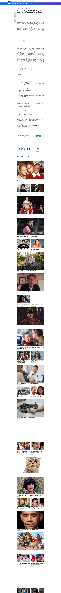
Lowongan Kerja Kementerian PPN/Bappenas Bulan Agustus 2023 (37, 155)
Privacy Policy (31, 1)
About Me (15, 1)
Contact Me (20, 1)
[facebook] (15, 12)
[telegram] (15, 17)
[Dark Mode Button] (51, 1)
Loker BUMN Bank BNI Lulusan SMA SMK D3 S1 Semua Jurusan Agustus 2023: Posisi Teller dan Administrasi (37, 141)
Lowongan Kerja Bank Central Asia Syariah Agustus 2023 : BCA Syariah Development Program (23, 141)
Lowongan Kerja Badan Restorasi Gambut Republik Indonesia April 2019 (31, 103)
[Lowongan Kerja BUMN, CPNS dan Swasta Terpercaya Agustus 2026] (10, 1)
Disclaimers (25, 1)
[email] (15, 21)
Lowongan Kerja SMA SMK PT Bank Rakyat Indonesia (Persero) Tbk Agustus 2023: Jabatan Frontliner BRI (23, 155)
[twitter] (15, 14)
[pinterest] (15, 19)
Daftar (21, 127)
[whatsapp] (15, 16)
